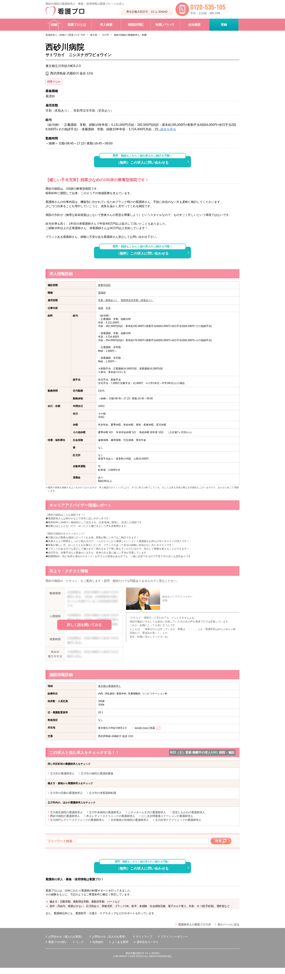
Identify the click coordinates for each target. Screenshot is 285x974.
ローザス (153, 942)
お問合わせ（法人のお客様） (109, 936)
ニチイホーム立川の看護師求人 (147, 812)
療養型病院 (104, 285)
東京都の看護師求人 (109, 686)
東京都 (93, 35)
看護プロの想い (57, 942)
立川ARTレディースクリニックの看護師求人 (77, 819)
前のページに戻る (228, 924)
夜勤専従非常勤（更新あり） (137, 300)
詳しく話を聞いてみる (84, 625)
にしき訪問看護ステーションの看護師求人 (167, 816)
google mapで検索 (145, 727)
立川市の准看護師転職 (102, 792)
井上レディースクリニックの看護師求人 (110, 816)
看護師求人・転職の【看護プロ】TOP (65, 35)
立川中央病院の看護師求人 (105, 812)
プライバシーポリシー (174, 936)
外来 (108, 308)
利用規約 (97, 942)
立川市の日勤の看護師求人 (66, 792)
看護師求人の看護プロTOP (194, 924)
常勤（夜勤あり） (108, 300)
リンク (80, 942)
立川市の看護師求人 (62, 773)
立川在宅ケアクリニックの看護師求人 (178, 819)
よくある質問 (120, 942)
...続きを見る (167, 129)
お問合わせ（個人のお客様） (66, 936)
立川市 (105, 35)
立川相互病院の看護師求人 (66, 812)
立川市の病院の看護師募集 (97, 773)
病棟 (100, 308)
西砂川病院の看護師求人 (65, 816)
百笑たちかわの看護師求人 (188, 812)
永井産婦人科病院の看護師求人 (130, 819)
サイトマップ (144, 936)
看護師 (102, 292)
